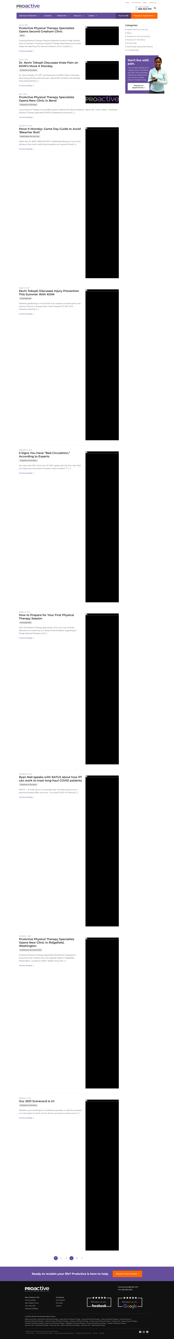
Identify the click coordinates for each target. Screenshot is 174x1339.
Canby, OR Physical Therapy (109, 1319)
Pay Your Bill (123, 16)
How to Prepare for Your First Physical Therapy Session (46, 616)
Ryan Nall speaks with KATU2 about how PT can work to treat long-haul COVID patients (50, 778)
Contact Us (152, 2)
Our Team (59, 1303)
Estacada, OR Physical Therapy (34, 1321)
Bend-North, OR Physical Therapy (48, 1319)
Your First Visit (30, 1306)
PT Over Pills (132, 43)
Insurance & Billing (31, 1309)
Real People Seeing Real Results (140, 47)
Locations (48, 16)
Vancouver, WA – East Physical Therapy (37, 1325)
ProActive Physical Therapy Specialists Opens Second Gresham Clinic (46, 29)
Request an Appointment (143, 16)
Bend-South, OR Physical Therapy (70, 1319)
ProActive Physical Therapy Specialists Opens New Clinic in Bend (46, 98)
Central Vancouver (125, 1319)
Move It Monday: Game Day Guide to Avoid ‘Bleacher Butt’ (50, 130)
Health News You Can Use (29, 136)
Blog (144, 2)
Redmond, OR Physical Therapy (54, 1323)
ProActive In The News (28, 70)
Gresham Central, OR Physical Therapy (56, 1321)
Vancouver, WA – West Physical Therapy (93, 1325)
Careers (91, 16)
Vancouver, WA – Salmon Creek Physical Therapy (65, 1325)
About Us (77, 16)
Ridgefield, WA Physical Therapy (75, 1323)
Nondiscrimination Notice (83, 1333)
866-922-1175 (133, 1287)
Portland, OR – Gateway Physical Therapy (124, 1321)
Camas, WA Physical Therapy (90, 1319)
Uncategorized (25, 298)
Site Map (101, 1333)
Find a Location (30, 1300)
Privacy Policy (30, 1333)
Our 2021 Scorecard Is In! (36, 1101)
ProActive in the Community (30, 950)
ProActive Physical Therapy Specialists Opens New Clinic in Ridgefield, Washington (46, 942)
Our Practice (60, 1300)
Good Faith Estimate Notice (44, 1333)
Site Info (95, 1333)
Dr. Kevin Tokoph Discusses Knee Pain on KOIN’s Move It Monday (48, 64)
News (22, 35)
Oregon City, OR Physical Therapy (100, 1321)
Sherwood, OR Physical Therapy (96, 1323)
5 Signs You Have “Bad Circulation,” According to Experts (44, 454)
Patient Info (61, 16)
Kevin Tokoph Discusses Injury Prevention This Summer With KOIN (49, 292)
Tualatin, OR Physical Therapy (116, 1323)
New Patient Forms (32, 1303)
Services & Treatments (27, 16)
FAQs (127, 2)
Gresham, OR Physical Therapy (79, 1321)
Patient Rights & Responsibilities (64, 1333)
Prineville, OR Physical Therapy (34, 1323)
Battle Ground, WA (30, 1319)
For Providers (136, 2)
